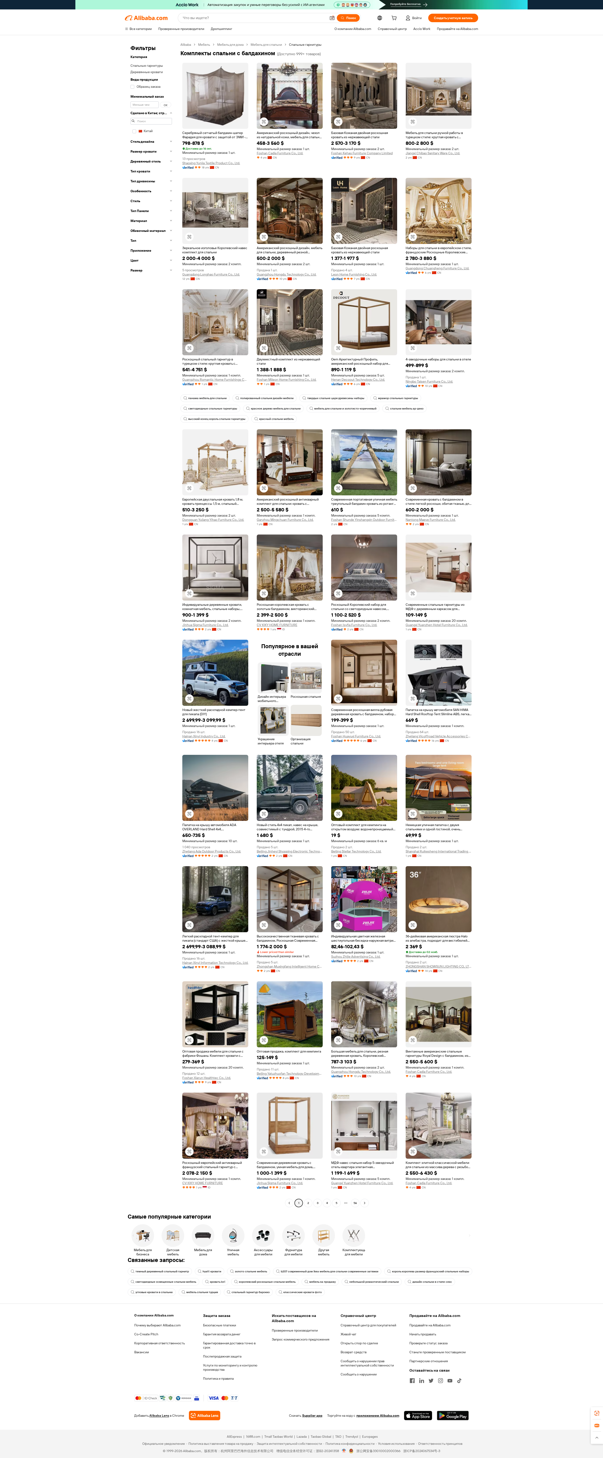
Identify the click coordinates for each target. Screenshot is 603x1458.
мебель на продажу (322, 1281)
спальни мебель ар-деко (407, 408)
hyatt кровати (212, 1271)
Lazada (302, 1436)
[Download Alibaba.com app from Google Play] (453, 1415)
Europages (370, 1436)
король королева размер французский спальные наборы (430, 1271)
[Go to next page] (364, 1203)
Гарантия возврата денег (221, 1334)
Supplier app (312, 1415)
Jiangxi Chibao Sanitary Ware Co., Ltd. (433, 153)
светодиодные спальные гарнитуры (212, 408)
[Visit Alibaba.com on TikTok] (459, 1380)
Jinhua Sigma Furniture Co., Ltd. (205, 625)
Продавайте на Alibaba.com (430, 1325)
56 (355, 1203)
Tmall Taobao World (278, 1436)
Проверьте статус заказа (428, 1343)
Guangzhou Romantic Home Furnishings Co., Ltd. (215, 379)
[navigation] (151, 624)
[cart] (395, 19)
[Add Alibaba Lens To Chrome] (204, 1415)
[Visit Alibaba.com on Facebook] (412, 1380)
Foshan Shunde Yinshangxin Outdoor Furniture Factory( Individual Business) (364, 520)
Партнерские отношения (428, 1361)
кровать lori (217, 1281)
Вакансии (141, 1352)
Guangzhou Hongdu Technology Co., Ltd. (286, 274)
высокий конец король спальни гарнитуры (216, 419)
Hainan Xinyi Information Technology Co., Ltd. (215, 963)
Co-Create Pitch (146, 1334)
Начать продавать (422, 1334)
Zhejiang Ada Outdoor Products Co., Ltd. (211, 851)
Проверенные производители (295, 1330)
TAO (338, 1436)
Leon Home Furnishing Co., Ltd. (354, 274)
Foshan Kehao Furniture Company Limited (362, 153)
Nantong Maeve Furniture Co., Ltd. (431, 520)
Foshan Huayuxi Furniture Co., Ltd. (356, 736)
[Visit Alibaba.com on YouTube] (450, 1380)
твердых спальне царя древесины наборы (335, 398)
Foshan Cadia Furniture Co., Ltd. (280, 153)
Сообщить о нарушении (359, 1374)
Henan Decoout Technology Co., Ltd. (358, 379)
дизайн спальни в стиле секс (432, 1281)
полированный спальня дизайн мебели (266, 398)
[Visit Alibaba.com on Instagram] (440, 1380)
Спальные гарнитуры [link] (305, 44)
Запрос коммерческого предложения (300, 1339)
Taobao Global (321, 1436)
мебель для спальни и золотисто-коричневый (345, 408)
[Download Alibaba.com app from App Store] (418, 1415)
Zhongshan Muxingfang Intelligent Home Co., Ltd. (290, 966)
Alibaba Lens (159, 1415)
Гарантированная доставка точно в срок (229, 1345)
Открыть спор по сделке (359, 1343)
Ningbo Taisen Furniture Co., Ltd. (429, 381)
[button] (332, 18)
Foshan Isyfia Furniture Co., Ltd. (354, 625)
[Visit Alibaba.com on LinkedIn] (421, 1380)
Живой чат (348, 1334)
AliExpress (234, 1436)
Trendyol (351, 1436)
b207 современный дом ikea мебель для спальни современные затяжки (329, 1271)
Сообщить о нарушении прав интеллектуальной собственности (367, 1363)
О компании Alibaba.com (154, 1315)
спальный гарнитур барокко (251, 1292)
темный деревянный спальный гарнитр (162, 1271)
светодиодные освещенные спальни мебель (165, 1281)
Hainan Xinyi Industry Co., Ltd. (203, 736)
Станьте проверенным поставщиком (437, 1352)
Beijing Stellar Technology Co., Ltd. (356, 851)
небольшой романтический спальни (374, 1281)
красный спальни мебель (276, 419)
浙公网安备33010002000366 (378, 1451)
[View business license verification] (344, 1451)
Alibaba (185, 44)
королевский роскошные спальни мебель (267, 1281)
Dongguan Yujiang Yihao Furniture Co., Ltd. (213, 520)
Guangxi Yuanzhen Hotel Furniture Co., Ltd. (437, 625)
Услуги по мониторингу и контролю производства (230, 1367)
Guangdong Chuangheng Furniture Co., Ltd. (437, 268)
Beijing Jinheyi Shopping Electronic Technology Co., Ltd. (290, 851)
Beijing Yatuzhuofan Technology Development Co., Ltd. (290, 1073)
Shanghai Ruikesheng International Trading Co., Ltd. (439, 851)
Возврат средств (354, 1352)
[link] (597, 1413)
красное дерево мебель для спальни (276, 408)
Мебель (204, 44)
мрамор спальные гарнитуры (398, 398)
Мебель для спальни (266, 44)
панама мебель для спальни (207, 398)
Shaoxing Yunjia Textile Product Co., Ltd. (211, 163)
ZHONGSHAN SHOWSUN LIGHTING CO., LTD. (439, 966)
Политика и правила (218, 1378)
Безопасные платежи (219, 1325)
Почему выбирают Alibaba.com (157, 1325)
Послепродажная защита (222, 1356)
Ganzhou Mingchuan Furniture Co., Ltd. (285, 520)
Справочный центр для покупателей (368, 1325)
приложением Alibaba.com (377, 1415)
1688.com (253, 1436)
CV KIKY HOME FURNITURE (277, 625)
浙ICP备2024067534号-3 (421, 1451)
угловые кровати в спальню (154, 1292)
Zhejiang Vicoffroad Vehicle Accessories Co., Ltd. (439, 736)
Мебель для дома (230, 44)
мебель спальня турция (202, 1292)
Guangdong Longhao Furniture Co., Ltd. (211, 274)
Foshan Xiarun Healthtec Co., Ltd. (206, 1078)
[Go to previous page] (289, 1203)
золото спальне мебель (251, 1271)
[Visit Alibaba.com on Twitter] (431, 1380)
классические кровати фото (302, 1292)
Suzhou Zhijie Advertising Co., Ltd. (355, 956)
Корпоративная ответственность (159, 1343)
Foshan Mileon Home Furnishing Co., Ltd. (286, 379)
